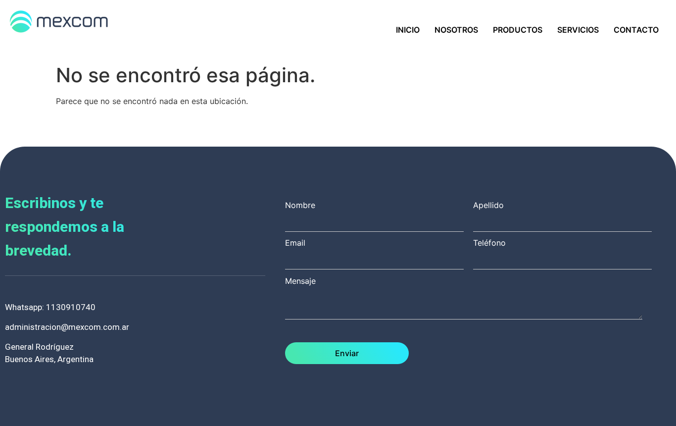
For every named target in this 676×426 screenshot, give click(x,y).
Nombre (300, 205)
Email (295, 243)
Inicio (408, 30)
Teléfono (489, 243)
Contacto (636, 30)
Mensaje (300, 281)
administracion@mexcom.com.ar (67, 327)
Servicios (578, 30)
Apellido (488, 205)
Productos (517, 30)
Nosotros (456, 30)
